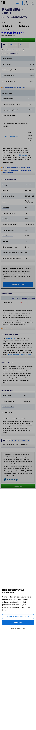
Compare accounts (18, 284)
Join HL (18, 3)
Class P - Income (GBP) (11, 136)
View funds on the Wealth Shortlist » (20, 355)
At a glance (4, 45)
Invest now (18, 40)
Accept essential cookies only (18, 616)
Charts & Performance (13, 45)
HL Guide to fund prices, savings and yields (16, 167)
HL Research (22, 45)
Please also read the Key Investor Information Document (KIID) (17, 171)
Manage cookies (18, 628)
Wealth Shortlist (10, 338)
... (27, 45)
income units (17, 50)
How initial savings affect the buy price (15, 87)
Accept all (18, 622)
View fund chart (8, 328)
